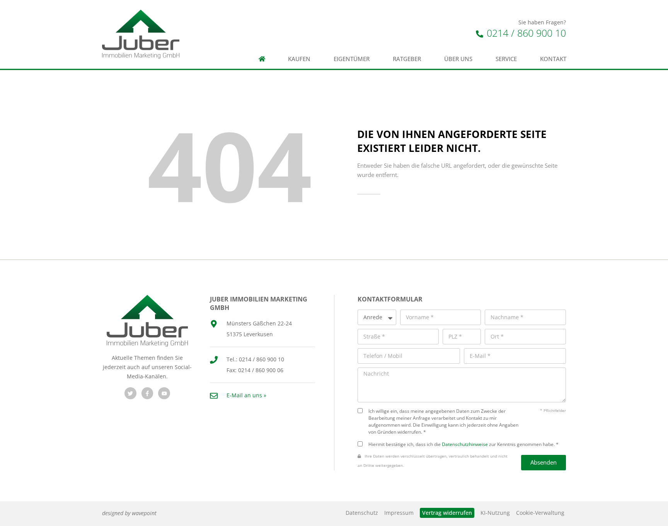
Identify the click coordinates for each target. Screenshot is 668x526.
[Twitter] (130, 393)
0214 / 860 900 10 (525, 32)
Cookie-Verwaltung (540, 512)
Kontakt (553, 59)
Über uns (458, 59)
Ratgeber (407, 59)
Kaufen (299, 59)
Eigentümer (352, 59)
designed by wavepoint (129, 513)
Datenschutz (362, 512)
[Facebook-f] (147, 393)
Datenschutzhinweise (465, 444)
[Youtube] (164, 393)
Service (506, 59)
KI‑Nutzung (495, 512)
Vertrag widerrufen (447, 512)
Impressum (399, 512)
